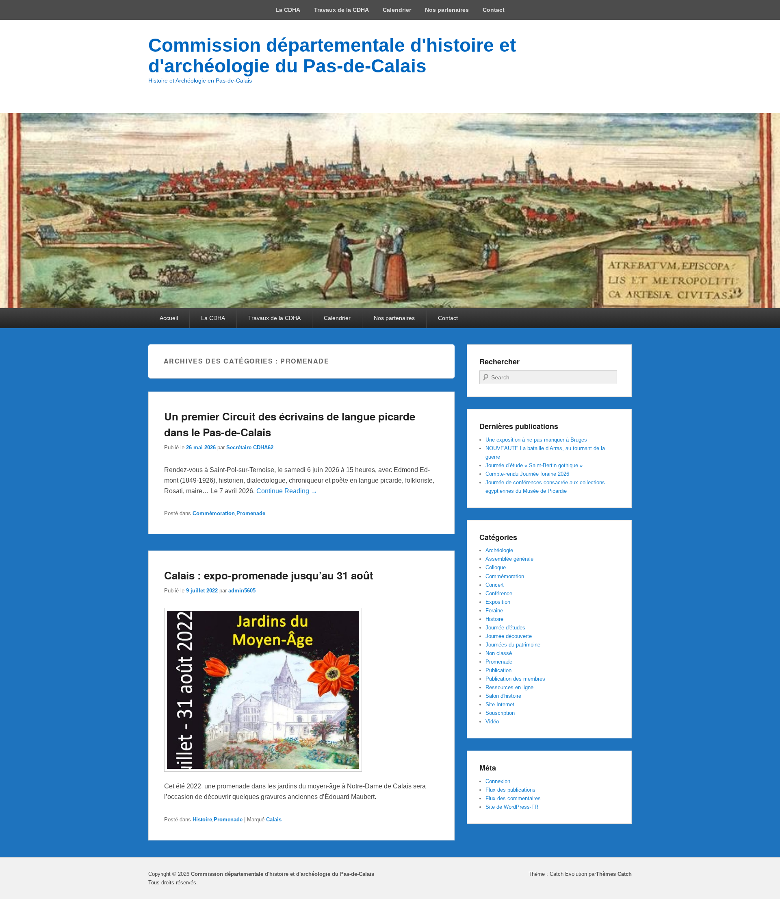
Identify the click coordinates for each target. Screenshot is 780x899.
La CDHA (287, 10)
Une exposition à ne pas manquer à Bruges (536, 440)
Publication (498, 670)
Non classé (498, 653)
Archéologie (499, 550)
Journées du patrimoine (512, 645)
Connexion (497, 781)
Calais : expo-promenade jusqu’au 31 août (268, 575)
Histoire (202, 819)
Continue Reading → (286, 491)
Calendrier (397, 10)
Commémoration (214, 513)
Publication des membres (515, 679)
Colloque (495, 567)
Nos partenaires (447, 10)
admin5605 (242, 591)
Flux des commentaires (513, 798)
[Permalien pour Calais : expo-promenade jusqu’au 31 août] (263, 775)
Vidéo (492, 721)
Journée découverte (508, 636)
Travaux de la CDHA (341, 10)
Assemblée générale (509, 559)
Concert (494, 585)
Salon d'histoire (503, 696)
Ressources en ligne (509, 687)
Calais (274, 819)
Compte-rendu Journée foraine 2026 (527, 474)
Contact (494, 10)
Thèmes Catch (614, 874)
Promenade (250, 513)
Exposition (497, 602)
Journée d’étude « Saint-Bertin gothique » (534, 465)
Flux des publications (510, 790)
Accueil (169, 318)
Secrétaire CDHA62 (249, 447)
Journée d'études (505, 628)
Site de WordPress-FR (511, 807)
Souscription (500, 713)
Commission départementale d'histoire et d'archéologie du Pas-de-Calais (332, 55)
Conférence (498, 593)
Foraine (494, 610)
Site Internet (499, 704)
